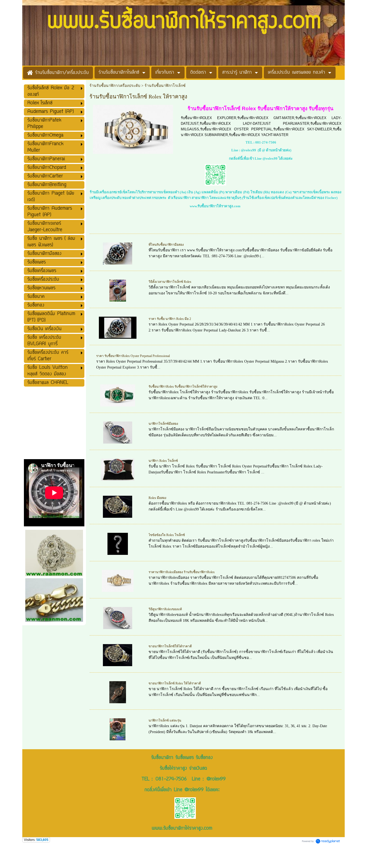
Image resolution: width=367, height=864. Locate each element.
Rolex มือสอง (157, 498)
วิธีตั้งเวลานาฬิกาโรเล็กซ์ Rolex (170, 282)
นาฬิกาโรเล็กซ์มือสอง (163, 424)
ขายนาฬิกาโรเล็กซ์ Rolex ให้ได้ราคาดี (175, 683)
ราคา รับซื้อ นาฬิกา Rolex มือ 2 (170, 319)
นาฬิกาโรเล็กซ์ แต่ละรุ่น (165, 720)
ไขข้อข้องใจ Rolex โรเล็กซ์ (167, 535)
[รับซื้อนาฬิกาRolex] (133, 128)
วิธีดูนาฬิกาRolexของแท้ (165, 609)
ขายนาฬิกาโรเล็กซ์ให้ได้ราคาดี (170, 646)
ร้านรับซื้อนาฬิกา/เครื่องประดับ (114, 86)
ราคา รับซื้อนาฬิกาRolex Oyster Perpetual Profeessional (133, 356)
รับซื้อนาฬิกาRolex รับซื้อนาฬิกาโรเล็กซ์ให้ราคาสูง (183, 386)
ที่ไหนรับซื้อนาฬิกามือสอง (166, 245)
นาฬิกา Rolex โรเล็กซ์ (163, 461)
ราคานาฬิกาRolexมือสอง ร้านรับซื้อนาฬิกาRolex (182, 572)
